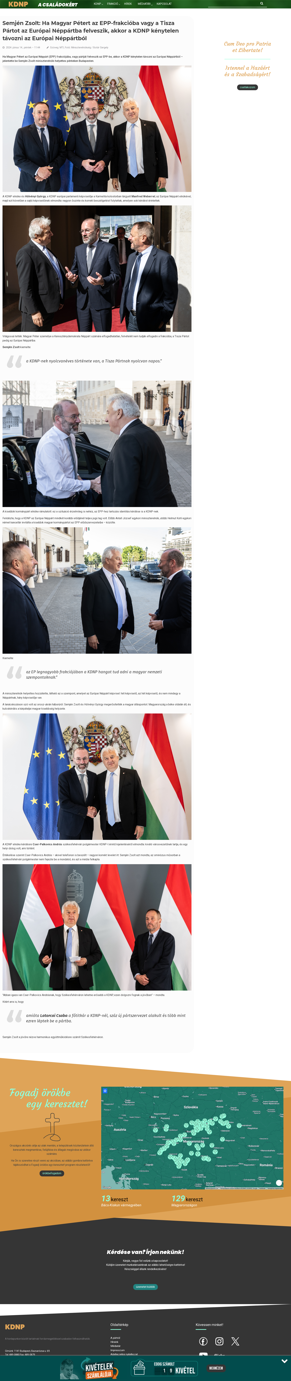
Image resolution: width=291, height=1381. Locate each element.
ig (214, 1338)
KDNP (97, 3)
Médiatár (115, 1346)
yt (198, 1352)
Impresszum (117, 1350)
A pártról (115, 1337)
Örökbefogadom (51, 1173)
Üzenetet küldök (145, 1286)
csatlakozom (247, 87)
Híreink (114, 1341)
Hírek (128, 3)
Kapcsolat (164, 3)
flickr (215, 1352)
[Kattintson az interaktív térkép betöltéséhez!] (192, 1137)
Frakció (112, 3)
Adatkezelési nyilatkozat (124, 1354)
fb (198, 1338)
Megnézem (216, 1368)
